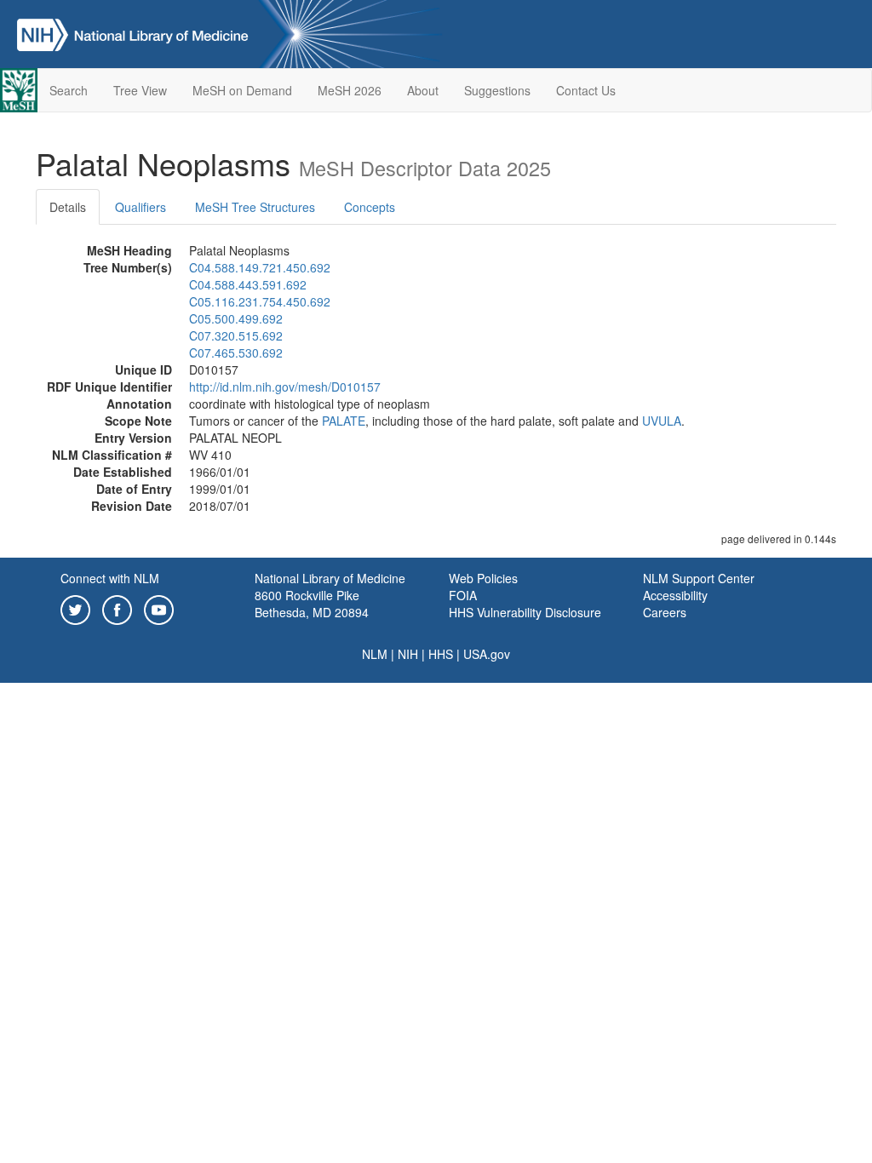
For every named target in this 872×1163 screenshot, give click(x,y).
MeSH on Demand (242, 90)
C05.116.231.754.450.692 (259, 301)
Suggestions (497, 90)
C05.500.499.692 (236, 318)
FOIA (463, 595)
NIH (408, 653)
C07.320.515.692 (236, 335)
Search (68, 90)
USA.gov (486, 653)
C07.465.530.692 (236, 352)
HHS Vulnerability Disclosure (525, 612)
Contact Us (586, 90)
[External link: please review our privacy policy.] (75, 607)
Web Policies (483, 578)
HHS (440, 653)
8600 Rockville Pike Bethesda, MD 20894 (312, 604)
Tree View (140, 90)
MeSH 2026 (350, 90)
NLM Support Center (698, 578)
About (423, 90)
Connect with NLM (109, 578)
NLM (374, 653)
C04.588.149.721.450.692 (259, 267)
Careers (664, 612)
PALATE (343, 420)
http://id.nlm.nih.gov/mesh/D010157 (285, 386)
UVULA (661, 420)
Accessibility (675, 595)
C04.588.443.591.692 (248, 284)
